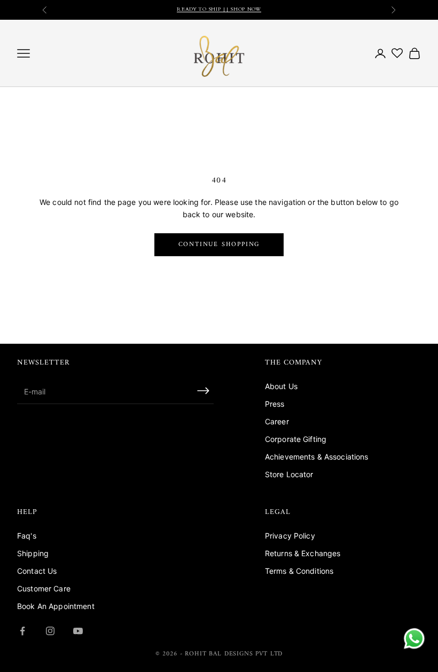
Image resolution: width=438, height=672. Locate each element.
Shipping (33, 553)
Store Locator (289, 474)
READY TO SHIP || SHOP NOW (219, 9)
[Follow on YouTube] (78, 631)
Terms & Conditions (299, 570)
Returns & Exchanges (303, 553)
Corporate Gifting (295, 439)
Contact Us (37, 570)
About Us (281, 386)
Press (275, 403)
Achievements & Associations (317, 456)
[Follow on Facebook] (22, 631)
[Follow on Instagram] (50, 631)
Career (277, 421)
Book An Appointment (56, 606)
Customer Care (44, 588)
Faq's (26, 535)
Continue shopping (219, 244)
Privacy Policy (290, 535)
